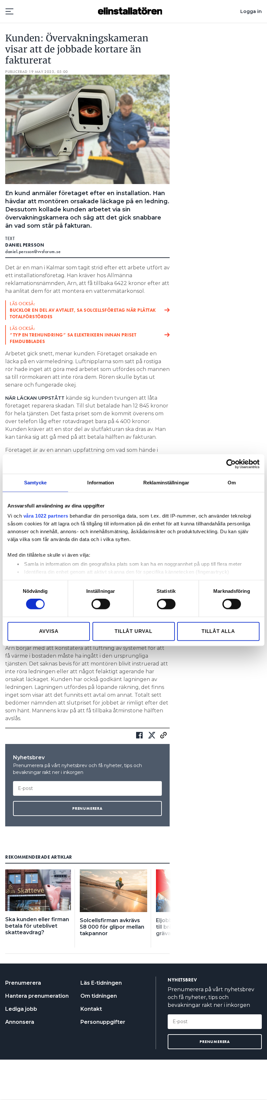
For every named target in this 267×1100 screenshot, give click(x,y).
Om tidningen (98, 996)
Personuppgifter (102, 1022)
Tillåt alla (218, 631)
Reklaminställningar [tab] (166, 482)
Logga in (251, 11)
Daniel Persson (24, 245)
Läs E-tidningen (101, 983)
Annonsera (19, 1022)
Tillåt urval (133, 631)
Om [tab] (232, 482)
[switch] (100, 604)
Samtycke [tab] (35, 482)
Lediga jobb (21, 1009)
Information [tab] (100, 482)
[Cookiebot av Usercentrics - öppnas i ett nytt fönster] (231, 464)
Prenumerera (23, 983)
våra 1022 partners (45, 516)
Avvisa (49, 631)
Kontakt (91, 1009)
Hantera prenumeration (37, 996)
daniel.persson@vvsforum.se (33, 251)
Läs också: (83, 310)
